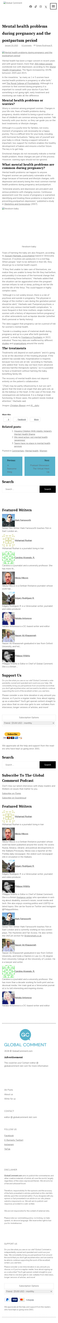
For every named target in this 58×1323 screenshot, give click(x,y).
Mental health (31, 450)
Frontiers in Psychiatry (31, 337)
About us (8, 1094)
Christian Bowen (18, 405)
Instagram (9, 1144)
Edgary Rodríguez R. (44, 45)
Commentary (18, 450)
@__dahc (34, 405)
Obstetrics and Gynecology (17, 204)
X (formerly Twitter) (13, 1140)
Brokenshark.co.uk (32, 935)
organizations (20, 343)
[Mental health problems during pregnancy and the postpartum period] (29, 54)
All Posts (8, 1089)
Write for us (10, 1098)
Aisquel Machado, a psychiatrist (20, 255)
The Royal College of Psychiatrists (22, 83)
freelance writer (24, 897)
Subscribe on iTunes (11, 793)
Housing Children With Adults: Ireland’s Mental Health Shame (33, 433)
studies (5, 343)
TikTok (7, 1149)
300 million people (43, 63)
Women (43, 450)
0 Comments (27, 45)
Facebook (9, 1135)
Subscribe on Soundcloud (14, 797)
